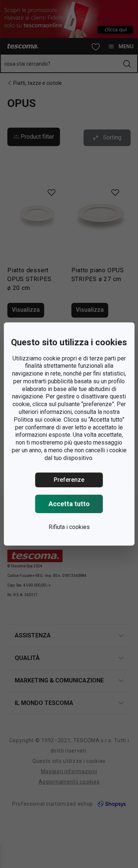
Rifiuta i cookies (69, 526)
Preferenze (69, 479)
